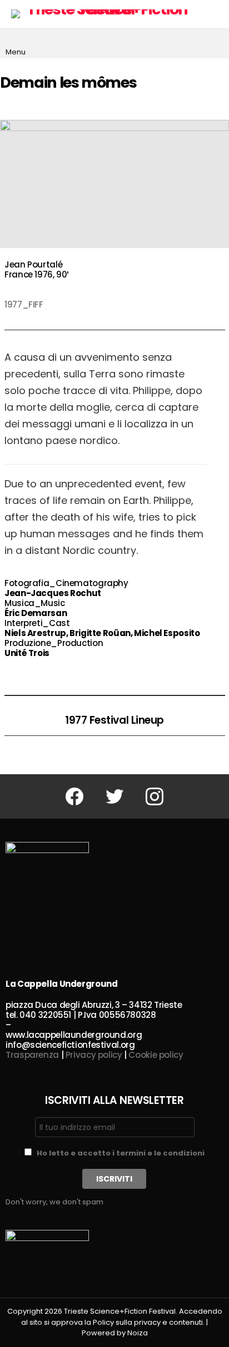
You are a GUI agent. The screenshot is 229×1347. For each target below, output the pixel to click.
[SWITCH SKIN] (214, 14)
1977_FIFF (23, 304)
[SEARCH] (214, 43)
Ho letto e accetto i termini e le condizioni (121, 1153)
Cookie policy (155, 1055)
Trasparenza (32, 1055)
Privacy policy (94, 1055)
